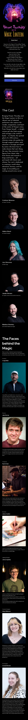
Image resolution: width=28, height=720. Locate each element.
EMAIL (6, 73)
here (13, 551)
